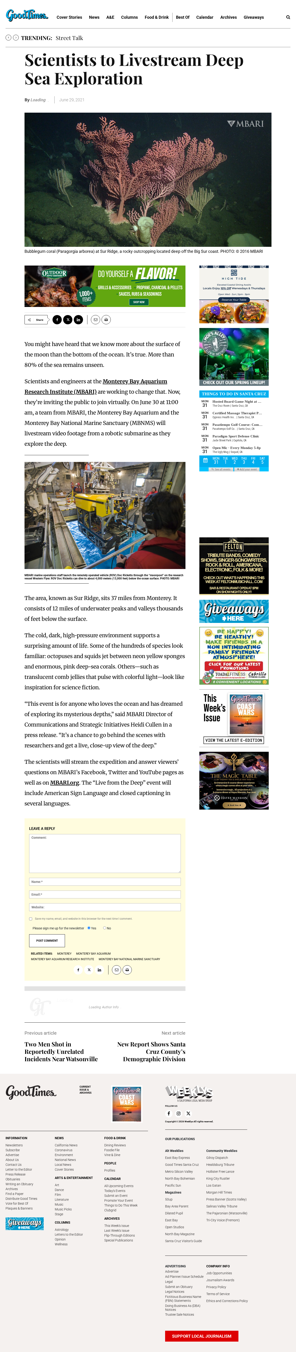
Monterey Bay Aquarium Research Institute (62, 959)
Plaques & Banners (19, 1208)
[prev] (8, 37)
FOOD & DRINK (115, 1138)
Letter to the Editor (19, 1169)
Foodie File (112, 1150)
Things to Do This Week (121, 1205)
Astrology (62, 1229)
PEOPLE (110, 1163)
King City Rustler (218, 1178)
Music (59, 1204)
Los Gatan (213, 1185)
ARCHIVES (86, 1089)
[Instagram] (178, 1113)
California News (66, 1145)
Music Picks (63, 1209)
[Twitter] (67, 319)
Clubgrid (110, 1210)
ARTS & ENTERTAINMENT (74, 1178)
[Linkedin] (78, 319)
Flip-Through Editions (119, 1235)
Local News (63, 1164)
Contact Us (14, 1164)
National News (65, 1160)
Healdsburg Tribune (220, 1164)
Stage (59, 1214)
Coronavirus (63, 1150)
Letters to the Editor (69, 1234)
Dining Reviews (115, 1145)
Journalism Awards (220, 1280)
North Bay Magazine (179, 1234)
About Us (12, 1160)
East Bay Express (177, 1158)
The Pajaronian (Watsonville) (226, 1213)
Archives (12, 1189)
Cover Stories (64, 1169)
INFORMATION (16, 1138)
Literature (62, 1199)
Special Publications (118, 1240)
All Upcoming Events (118, 1186)
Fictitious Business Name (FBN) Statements (183, 1298)
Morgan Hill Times (219, 1192)
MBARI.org (64, 782)
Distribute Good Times (21, 1198)
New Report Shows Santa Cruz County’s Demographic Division (151, 1051)
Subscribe (13, 1150)
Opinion (60, 1239)
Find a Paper (15, 1194)
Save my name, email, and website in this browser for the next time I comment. (84, 918)
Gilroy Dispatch (217, 1158)
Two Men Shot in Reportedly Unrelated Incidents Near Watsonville (61, 1051)
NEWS (59, 1138)
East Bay (171, 1220)
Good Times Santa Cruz (182, 1164)
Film (58, 1195)
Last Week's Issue (116, 1230)
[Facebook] (57, 319)
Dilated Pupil (174, 1213)
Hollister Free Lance (220, 1171)
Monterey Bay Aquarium (93, 953)
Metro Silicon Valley (179, 1171)
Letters (65, 37)
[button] (288, 17)
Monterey (64, 953)
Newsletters (14, 1145)
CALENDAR (112, 1179)
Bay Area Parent (176, 1206)
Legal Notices (174, 1291)
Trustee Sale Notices (179, 1314)
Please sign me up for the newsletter (58, 928)
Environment (64, 1155)
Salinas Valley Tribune (221, 1206)
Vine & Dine (112, 1155)
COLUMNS (62, 1222)
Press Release (15, 1174)
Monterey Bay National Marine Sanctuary (129, 959)
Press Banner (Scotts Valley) (226, 1199)
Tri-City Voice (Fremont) (223, 1220)
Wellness (61, 1244)
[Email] (93, 319)
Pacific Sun (173, 1185)
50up (169, 1199)
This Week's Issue (116, 1226)
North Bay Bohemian (180, 1178)
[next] (16, 37)
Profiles (109, 1170)
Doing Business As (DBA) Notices (182, 1308)
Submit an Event (116, 1195)
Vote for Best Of (17, 1203)
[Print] (106, 319)
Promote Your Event (118, 1200)
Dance (59, 1190)
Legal (169, 1282)
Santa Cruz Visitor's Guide (183, 1241)
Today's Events (114, 1191)
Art (57, 1185)
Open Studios (174, 1227)
